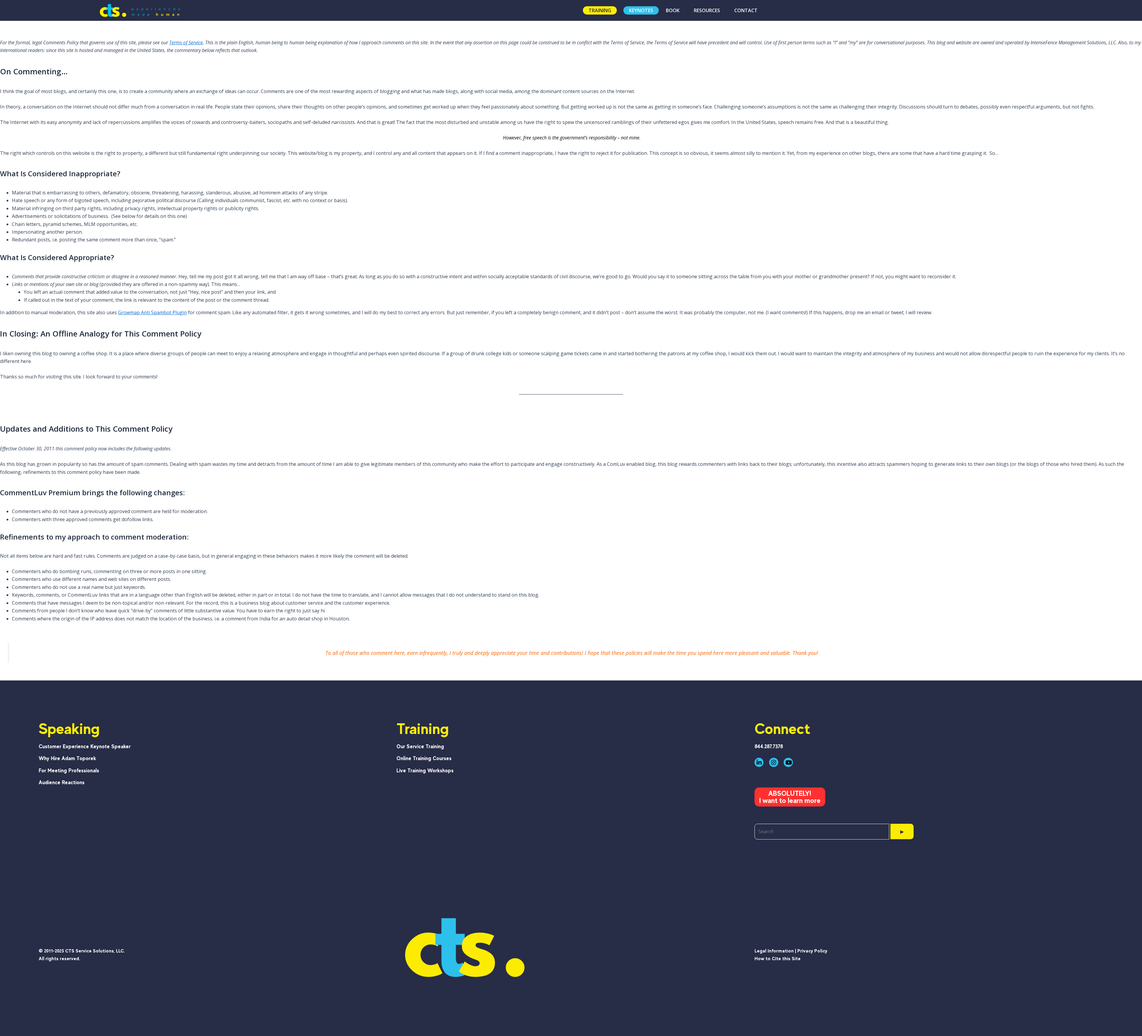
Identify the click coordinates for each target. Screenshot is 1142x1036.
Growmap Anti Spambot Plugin (152, 312)
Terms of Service (186, 42)
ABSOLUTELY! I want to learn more (790, 796)
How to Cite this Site (777, 958)
